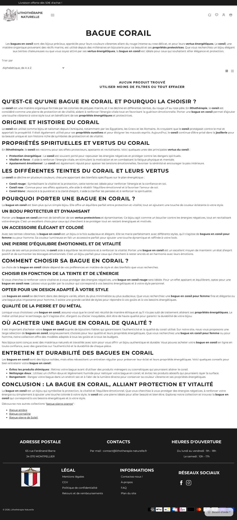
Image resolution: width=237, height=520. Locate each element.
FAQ (124, 487)
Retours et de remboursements (82, 493)
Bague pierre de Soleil (23, 417)
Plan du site (128, 493)
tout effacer (171, 87)
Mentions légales (73, 476)
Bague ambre (18, 410)
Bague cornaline (20, 413)
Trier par (7, 60)
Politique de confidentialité (79, 487)
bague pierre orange (59, 403)
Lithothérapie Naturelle (22, 509)
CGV (65, 482)
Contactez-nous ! (132, 476)
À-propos (127, 482)
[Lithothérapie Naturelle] (23, 14)
